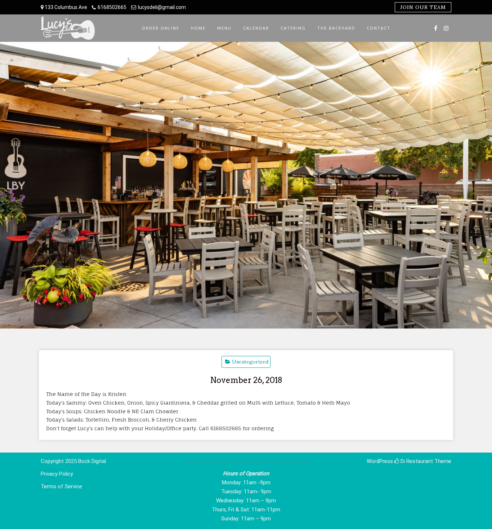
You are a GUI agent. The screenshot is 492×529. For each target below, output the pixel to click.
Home (198, 28)
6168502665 (112, 7)
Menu (224, 28)
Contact (378, 28)
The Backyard (336, 28)
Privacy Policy (57, 474)
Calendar (256, 28)
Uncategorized (250, 361)
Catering (293, 28)
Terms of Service (61, 486)
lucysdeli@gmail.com (162, 7)
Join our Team (423, 7)
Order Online (160, 28)
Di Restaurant (416, 461)
